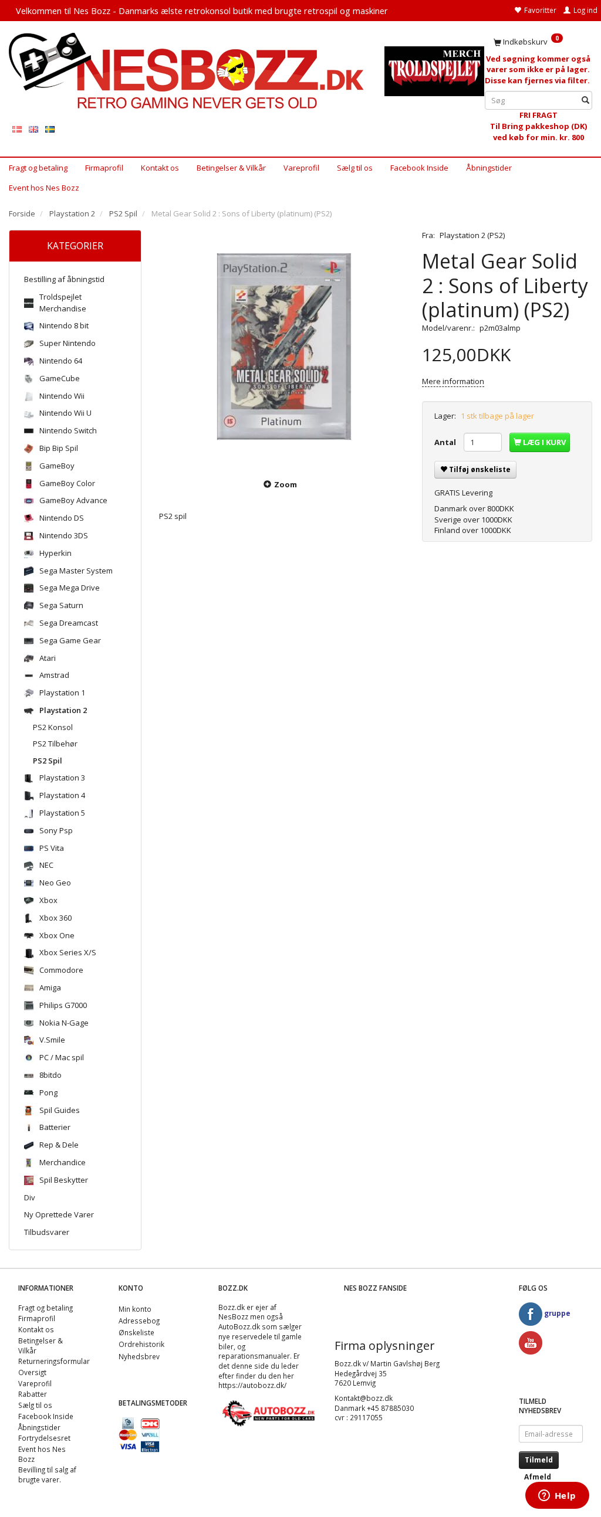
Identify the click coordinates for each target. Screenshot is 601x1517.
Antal (446, 442)
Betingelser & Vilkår (231, 167)
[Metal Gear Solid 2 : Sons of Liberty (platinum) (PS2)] (281, 347)
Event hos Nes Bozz (44, 187)
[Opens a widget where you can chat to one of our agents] (557, 1496)
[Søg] (585, 100)
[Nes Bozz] (188, 70)
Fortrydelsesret (44, 1438)
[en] (33, 128)
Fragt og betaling (38, 167)
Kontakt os (160, 167)
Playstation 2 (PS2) (472, 235)
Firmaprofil (104, 167)
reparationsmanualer (254, 1355)
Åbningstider (489, 167)
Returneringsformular (54, 1361)
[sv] (50, 128)
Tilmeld (539, 1460)
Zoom (285, 484)
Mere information (453, 381)
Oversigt (32, 1372)
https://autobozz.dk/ (252, 1385)
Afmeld (537, 1477)
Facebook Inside (419, 167)
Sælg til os (355, 167)
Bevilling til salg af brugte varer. (47, 1474)
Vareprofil (301, 167)
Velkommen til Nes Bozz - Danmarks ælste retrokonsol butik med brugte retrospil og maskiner (202, 10)
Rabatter (32, 1394)
